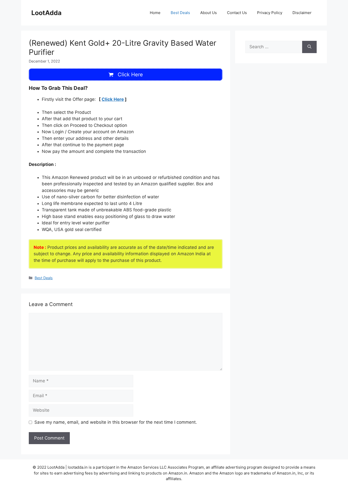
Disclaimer (302, 12)
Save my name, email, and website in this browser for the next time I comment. (115, 422)
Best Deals (180, 12)
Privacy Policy (269, 12)
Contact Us (237, 12)
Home (155, 12)
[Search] (309, 47)
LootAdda (46, 13)
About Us (208, 12)
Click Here (113, 99)
